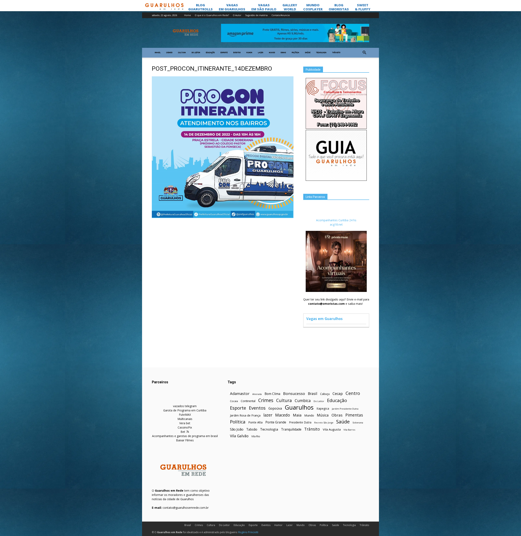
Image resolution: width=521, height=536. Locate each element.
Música (323, 415)
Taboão (251, 429)
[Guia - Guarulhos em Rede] (336, 180)
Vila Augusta (332, 429)
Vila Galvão (239, 436)
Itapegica (322, 408)
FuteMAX (185, 415)
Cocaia (234, 401)
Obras (283, 52)
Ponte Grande (275, 422)
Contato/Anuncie (280, 15)
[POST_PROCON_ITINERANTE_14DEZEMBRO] (222, 217)
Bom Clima (272, 394)
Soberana (357, 422)
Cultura (182, 52)
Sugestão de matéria (256, 15)
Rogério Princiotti (248, 532)
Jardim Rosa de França (245, 415)
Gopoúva (275, 408)
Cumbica (303, 401)
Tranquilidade (291, 429)
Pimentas (354, 415)
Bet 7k (185, 432)
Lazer (260, 52)
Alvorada (257, 394)
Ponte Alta (255, 422)
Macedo (282, 415)
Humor (249, 52)
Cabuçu (325, 394)
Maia (297, 415)
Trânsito (336, 52)
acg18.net (336, 224)
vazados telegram (185, 406)
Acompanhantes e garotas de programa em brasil (185, 436)
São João (236, 429)
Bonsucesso (294, 393)
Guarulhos (299, 407)
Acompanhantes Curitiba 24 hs (336, 220)
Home (187, 15)
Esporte (224, 52)
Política (295, 52)
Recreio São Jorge (323, 422)
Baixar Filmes (185, 440)
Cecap (338, 393)
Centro (353, 393)
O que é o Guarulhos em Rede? (212, 15)
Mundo (272, 52)
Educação (210, 52)
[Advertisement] (222, 249)
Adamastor (240, 393)
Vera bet (184, 423)
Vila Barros (349, 429)
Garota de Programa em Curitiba (184, 410)
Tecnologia (321, 52)
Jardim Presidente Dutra (345, 408)
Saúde (307, 52)
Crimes (169, 52)
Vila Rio (255, 436)
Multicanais (184, 419)
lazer (267, 415)
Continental (248, 401)
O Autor (237, 15)
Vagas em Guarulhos (324, 318)
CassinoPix (185, 427)
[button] (364, 53)
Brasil (158, 52)
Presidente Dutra (300, 422)
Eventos (237, 52)
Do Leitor (196, 52)
